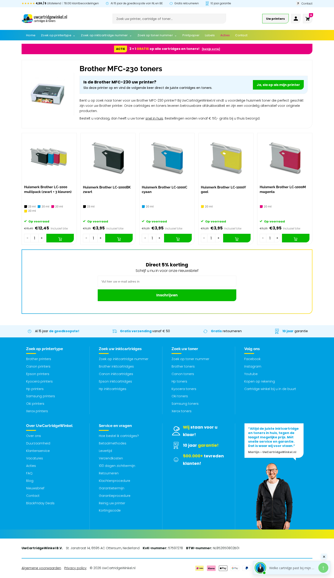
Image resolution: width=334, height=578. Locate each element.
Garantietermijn (111, 488)
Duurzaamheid (38, 443)
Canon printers (38, 366)
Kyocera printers (39, 381)
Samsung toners (185, 403)
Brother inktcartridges (116, 366)
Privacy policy (75, 568)
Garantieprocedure (114, 495)
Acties (31, 465)
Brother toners (183, 366)
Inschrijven (167, 295)
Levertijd (105, 451)
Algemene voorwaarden (41, 568)
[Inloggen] (296, 18)
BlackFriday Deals (40, 503)
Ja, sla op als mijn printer (278, 85)
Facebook (252, 359)
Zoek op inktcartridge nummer (123, 359)
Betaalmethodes (112, 443)
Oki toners (180, 396)
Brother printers (38, 359)
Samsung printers (40, 396)
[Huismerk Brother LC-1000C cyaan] (167, 157)
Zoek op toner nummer (190, 359)
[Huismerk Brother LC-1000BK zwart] (108, 157)
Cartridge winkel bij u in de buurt (270, 389)
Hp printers (35, 389)
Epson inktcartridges (115, 381)
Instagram (252, 366)
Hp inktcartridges (112, 389)
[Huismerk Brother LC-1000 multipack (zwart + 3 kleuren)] (49, 157)
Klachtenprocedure (114, 480)
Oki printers (35, 403)
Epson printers (37, 374)
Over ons (33, 436)
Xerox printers (37, 411)
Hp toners (179, 381)
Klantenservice (38, 451)
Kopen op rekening (259, 381)
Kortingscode (110, 510)
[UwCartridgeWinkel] (44, 18)
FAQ (29, 473)
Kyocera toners (184, 389)
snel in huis (154, 118)
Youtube (251, 374)
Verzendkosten (111, 458)
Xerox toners (182, 411)
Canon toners (183, 374)
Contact (33, 495)
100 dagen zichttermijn (117, 465)
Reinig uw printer (112, 503)
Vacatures (34, 458)
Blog (29, 480)
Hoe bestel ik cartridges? (119, 436)
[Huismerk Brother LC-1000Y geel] (226, 157)
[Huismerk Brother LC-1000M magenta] (285, 157)
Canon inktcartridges (116, 374)
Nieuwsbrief (35, 488)
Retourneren (109, 473)
